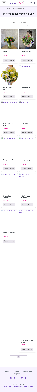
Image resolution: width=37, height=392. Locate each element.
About (25, 386)
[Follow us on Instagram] (11, 377)
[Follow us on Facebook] (26, 377)
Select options (9, 60)
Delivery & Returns (18, 386)
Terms (10, 386)
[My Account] (34, 3)
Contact (30, 386)
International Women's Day (18, 8)
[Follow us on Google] (18, 377)
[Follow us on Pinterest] (22, 377)
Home (8, 8)
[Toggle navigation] (3, 3)
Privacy (6, 386)
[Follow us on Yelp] (15, 377)
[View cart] (30, 3)
